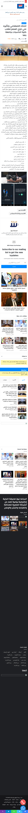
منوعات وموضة (13, 804)
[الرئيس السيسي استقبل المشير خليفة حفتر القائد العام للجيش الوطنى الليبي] (21, 456)
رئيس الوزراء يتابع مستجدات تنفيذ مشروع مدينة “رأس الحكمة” (21, 346)
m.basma (8, 797)
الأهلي (25, 652)
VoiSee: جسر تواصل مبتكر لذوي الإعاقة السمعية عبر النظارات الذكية (9, 401)
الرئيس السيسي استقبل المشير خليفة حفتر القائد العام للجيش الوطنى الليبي (21, 463)
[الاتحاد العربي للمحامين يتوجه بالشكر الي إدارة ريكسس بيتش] (21, 323)
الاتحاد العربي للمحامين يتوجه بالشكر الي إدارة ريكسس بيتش (21, 329)
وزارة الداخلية (23, 662)
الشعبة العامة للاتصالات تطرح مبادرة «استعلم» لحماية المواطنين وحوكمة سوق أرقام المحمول (7, 482)
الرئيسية (23, 20)
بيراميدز (24, 654)
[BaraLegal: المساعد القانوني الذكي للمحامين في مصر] (22, 409)
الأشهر (23, 380)
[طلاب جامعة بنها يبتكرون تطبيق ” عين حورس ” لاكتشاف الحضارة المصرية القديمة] (22, 416)
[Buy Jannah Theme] (14, 13)
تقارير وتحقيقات (7, 799)
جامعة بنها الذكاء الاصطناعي (17, 213)
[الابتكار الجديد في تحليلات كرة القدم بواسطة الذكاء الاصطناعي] (22, 387)
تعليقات (5, 380)
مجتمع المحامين (7, 802)
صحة (8, 804)
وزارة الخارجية (8, 660)
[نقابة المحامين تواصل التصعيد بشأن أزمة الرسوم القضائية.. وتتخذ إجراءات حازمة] (23, 584)
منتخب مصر (23, 660)
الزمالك (20, 652)
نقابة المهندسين (16, 660)
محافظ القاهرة (15, 657)
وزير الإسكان (16, 662)
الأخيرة (14, 380)
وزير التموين (9, 662)
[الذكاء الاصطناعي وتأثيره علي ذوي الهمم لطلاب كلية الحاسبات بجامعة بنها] (22, 394)
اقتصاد (13, 799)
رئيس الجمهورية (18, 654)
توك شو (19, 804)
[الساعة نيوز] (20, 6)
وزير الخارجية (16, 665)
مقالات (14, 807)
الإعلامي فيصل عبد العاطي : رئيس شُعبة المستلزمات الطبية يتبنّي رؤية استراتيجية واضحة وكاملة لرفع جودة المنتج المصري (21, 483)
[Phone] (23, 802)
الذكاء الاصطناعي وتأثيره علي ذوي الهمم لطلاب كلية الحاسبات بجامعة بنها (10, 393)
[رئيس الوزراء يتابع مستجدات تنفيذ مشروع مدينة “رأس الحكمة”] (21, 340)
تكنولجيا (4, 804)
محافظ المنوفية (7, 657)
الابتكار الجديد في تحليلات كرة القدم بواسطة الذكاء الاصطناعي (9, 386)
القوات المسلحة (7, 652)
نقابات (13, 802)
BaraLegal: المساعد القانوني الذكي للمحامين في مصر (10, 408)
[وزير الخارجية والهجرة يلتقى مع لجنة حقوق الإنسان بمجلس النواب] (5, 523)
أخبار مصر (18, 20)
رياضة (16, 802)
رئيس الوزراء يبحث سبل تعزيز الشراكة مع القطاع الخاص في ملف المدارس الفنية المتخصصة (7, 330)
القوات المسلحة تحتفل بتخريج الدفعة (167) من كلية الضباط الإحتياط (8, 346)
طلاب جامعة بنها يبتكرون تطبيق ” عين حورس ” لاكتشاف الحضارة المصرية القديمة (9, 415)
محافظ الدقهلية (23, 657)
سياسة (17, 799)
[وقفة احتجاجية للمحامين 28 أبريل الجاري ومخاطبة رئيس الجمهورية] (5, 528)
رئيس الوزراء (9, 654)
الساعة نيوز (22, 38)
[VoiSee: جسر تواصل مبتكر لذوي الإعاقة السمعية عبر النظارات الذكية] (22, 402)
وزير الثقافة (23, 665)
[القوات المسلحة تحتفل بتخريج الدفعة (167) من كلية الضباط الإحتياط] (7, 340)
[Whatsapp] (23, 808)
